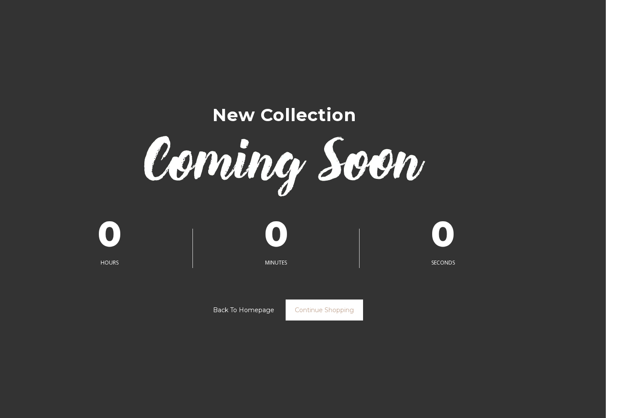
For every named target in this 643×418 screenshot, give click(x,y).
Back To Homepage (243, 310)
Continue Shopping (324, 310)
